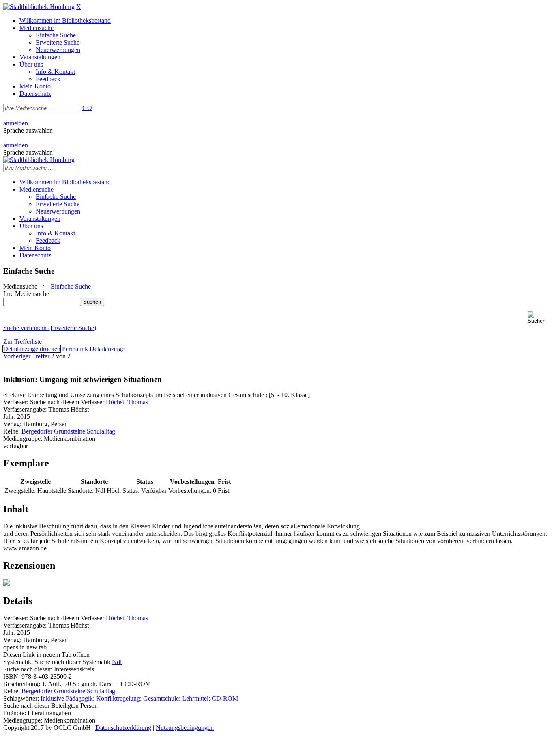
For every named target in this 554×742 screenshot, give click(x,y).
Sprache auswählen (28, 130)
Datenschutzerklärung (123, 727)
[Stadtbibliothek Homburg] (39, 6)
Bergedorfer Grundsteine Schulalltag (68, 431)
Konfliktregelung (118, 698)
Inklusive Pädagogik (67, 698)
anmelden (15, 123)
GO (87, 107)
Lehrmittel (195, 698)
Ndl (117, 661)
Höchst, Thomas (127, 402)
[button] (539, 317)
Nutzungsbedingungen (185, 727)
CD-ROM (225, 698)
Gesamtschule (161, 698)
